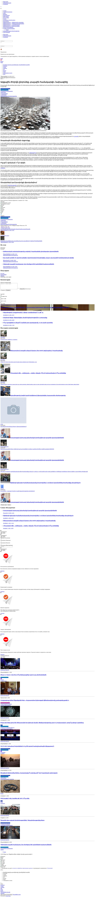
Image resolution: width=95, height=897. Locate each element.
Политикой (49, 868)
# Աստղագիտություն (6, 704)
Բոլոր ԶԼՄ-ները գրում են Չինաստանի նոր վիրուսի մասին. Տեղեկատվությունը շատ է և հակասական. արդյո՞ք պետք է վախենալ (42, 722)
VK (8, 226)
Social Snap (8, 895)
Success (4, 18)
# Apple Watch (4, 681)
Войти (2, 61)
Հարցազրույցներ (5, 702)
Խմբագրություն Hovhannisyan (8, 77)
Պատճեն (17, 894)
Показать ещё (3, 504)
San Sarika (3, 337)
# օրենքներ (3, 94)
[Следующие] (4, 657)
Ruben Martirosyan (4, 446)
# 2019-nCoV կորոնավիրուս (7, 727)
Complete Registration (7, 11)
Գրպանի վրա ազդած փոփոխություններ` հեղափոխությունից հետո (22, 820)
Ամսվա (2, 275)
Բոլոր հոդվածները (8, 27)
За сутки (2, 273)
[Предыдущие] (1, 657)
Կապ (7, 29)
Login (4, 13)
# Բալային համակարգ (7, 91)
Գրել (2, 58)
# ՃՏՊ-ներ (3, 92)
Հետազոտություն (5, 88)
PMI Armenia (6, 16)
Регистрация (6, 21)
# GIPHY (3, 753)
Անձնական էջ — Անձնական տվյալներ (13, 22)
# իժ (2, 802)
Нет (4, 536)
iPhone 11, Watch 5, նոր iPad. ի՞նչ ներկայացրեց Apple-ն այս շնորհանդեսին (23, 674)
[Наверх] (2, 870)
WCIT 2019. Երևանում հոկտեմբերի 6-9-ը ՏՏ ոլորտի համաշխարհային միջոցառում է (27, 746)
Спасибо (2, 613)
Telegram (3, 226)
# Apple (2, 679)
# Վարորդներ (4, 93)
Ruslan (2, 793)
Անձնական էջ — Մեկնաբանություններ (13, 23)
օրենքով (3, 168)
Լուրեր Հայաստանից (9, 28)
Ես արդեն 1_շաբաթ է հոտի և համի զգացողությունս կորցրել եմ (18, 491)
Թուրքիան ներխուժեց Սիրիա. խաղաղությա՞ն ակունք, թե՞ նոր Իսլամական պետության (29, 773)
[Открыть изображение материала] (25, 129)
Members (5, 14)
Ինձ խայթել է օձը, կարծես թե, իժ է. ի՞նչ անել (15, 798)
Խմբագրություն (5, 669)
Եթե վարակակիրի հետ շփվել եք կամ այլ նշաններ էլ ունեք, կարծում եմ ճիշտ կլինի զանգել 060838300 (27, 449)
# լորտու (3, 803)
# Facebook (3, 752)
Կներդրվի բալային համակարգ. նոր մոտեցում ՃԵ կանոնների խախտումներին (26, 844)
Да (1, 536)
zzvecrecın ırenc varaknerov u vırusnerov (9, 339)
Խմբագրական (7, 2)
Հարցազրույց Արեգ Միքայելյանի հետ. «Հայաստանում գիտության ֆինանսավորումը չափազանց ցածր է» (35, 700)
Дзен (6, 226)
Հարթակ (5, 4)
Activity (4, 10)
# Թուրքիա (3, 778)
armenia (2, 488)
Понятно (2, 570)
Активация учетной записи (9, 20)
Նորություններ (4, 90)
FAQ (2, 725)
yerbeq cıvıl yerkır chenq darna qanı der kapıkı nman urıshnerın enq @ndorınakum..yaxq (19, 361)
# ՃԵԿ (2, 849)
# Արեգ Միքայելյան (6, 705)
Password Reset (6, 15)
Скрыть (9, 504)
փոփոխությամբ (12, 185)
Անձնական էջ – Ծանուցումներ (11, 26)
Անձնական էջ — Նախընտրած (11, 24)
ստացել (76, 136)
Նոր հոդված (6, 32)
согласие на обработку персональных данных (22, 868)
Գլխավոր (5, 1)
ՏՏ (1, 678)
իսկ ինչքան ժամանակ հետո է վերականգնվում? (13, 426)
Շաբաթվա (3, 274)
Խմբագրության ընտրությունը (11, 31)
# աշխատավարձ (5, 824)
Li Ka (2, 424)
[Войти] (1, 60)
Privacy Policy (6, 17)
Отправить (8, 290)
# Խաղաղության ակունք (7, 779)
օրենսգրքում (32, 152)
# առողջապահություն (6, 728)
